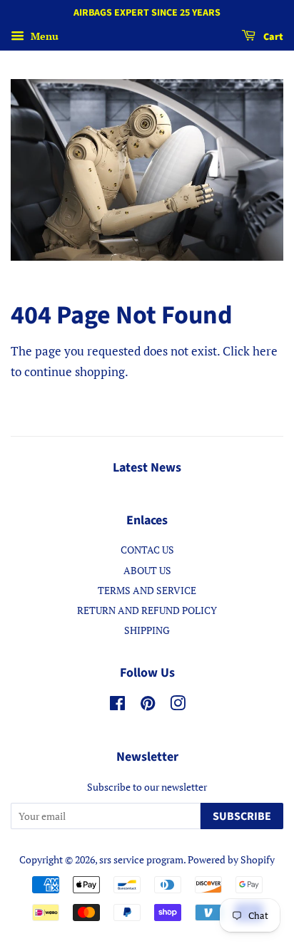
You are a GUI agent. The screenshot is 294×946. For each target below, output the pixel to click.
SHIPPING (147, 630)
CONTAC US (147, 549)
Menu (43, 36)
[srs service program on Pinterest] (148, 705)
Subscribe (242, 816)
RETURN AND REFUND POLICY (147, 610)
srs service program (141, 859)
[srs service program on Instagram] (178, 705)
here (265, 351)
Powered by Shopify (231, 859)
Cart (272, 37)
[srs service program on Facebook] (117, 705)
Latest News (147, 468)
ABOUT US (147, 570)
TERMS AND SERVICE (147, 590)
